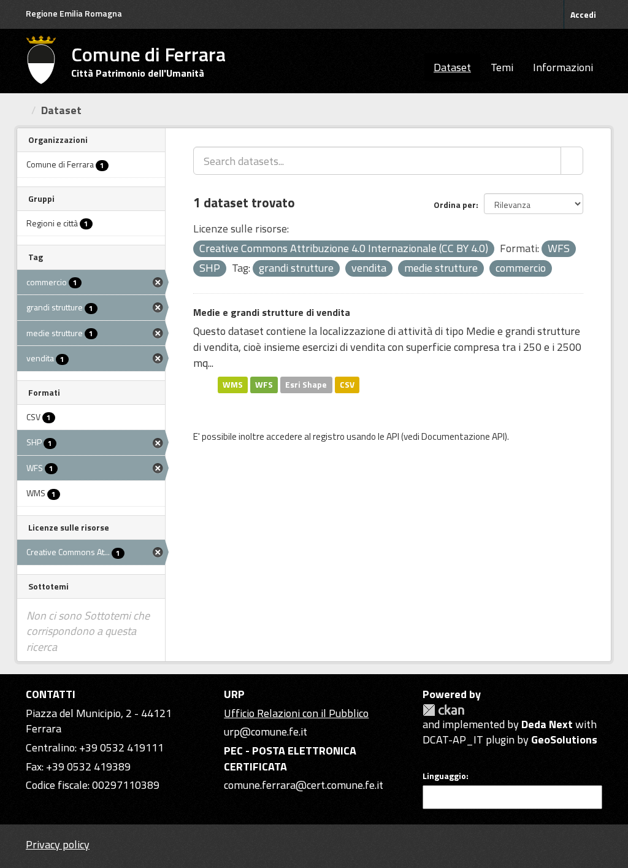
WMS (233, 384)
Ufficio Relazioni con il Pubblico (296, 713)
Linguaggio (444, 776)
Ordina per (455, 204)
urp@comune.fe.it (265, 731)
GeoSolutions (564, 739)
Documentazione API (463, 436)
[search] (572, 161)
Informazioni (563, 67)
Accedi (583, 14)
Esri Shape (306, 384)
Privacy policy (58, 844)
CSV (347, 384)
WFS (264, 384)
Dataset (452, 67)
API (392, 436)
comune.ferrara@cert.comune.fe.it (303, 785)
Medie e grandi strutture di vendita (271, 312)
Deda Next (547, 724)
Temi (502, 67)
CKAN (443, 710)
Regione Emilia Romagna (74, 13)
